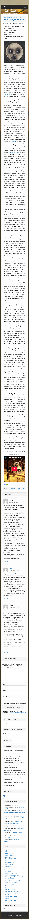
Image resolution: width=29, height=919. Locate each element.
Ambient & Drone (9, 853)
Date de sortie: (8, 34)
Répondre (5, 561)
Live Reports (8, 871)
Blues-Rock (8, 857)
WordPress (14, 915)
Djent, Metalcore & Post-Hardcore (14, 859)
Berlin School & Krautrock (11, 855)
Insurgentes (15, 141)
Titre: (5, 26)
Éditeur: (6, 32)
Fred (10, 568)
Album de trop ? (9, 851)
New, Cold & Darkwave (11, 882)
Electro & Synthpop (10, 862)
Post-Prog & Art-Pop (11, 488)
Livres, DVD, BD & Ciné (11, 873)
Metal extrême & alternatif (12, 875)
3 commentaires (19, 23)
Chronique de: (8, 36)
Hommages (8, 866)
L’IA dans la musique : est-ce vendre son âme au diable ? (14, 812)
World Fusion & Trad (10, 900)
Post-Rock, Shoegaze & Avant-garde (14, 891)
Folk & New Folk (9, 864)
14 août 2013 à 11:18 (14, 607)
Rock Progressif (20, 488)
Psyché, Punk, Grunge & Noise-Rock (14, 893)
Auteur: (6, 30)
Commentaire (7, 667)
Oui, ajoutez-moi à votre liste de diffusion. (15, 703)
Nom (4, 684)
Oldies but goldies (9, 884)
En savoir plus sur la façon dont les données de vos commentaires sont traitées (14, 713)
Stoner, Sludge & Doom (11, 896)
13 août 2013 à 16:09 (14, 570)
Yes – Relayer (15, 805)
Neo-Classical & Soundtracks (12, 880)
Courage (20, 915)
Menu (4, 6)
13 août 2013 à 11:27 (14, 502)
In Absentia (8, 94)
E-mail (5, 690)
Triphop (7, 898)
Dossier (7, 860)
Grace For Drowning (15, 152)
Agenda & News (9, 850)
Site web (5, 696)
